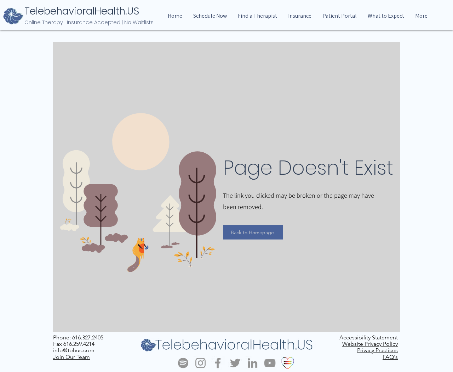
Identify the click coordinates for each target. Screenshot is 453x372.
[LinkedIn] (252, 363)
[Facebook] (218, 363)
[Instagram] (200, 363)
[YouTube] (270, 363)
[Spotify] (183, 363)
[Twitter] (235, 363)
